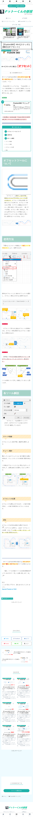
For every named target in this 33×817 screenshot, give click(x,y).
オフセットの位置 (10, 147)
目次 (15, 127)
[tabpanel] (9, 33)
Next (32, 33)
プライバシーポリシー (8, 811)
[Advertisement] (16, 614)
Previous (1, 33)
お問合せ (24, 811)
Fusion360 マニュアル (8, 598)
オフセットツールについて (14, 131)
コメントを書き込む (16, 790)
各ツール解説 (10, 138)
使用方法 (9, 135)
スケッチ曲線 (9, 141)
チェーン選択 (9, 144)
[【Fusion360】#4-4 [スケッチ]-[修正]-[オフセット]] (20, 501)
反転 (7, 150)
